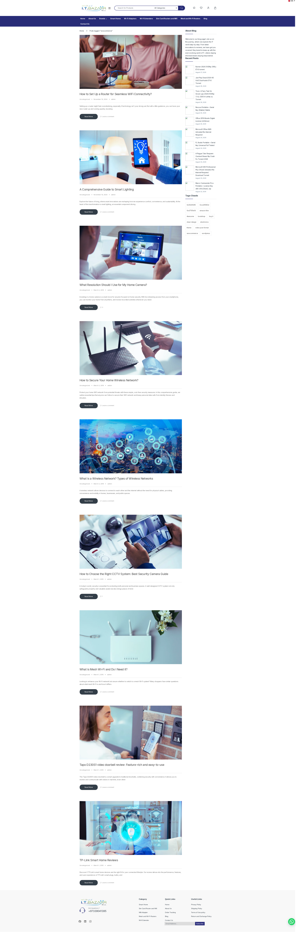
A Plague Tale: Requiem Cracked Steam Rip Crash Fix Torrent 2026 (205, 156)
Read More (89, 116)
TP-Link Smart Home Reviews (99, 860)
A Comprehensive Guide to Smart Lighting (107, 189)
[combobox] (133, 8)
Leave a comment (108, 116)
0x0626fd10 (191, 205)
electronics (204, 222)
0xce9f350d (204, 205)
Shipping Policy (196, 908)
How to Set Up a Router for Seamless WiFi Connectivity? (116, 94)
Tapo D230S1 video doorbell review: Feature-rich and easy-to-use (122, 764)
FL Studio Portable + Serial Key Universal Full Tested (205, 144)
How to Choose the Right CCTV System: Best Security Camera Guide (124, 574)
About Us (92, 19)
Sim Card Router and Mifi (148, 908)
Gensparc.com (85, 929)
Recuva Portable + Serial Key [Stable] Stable (205, 108)
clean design (191, 222)
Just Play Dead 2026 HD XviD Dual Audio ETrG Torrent (205, 80)
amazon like (204, 211)
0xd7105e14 (191, 211)
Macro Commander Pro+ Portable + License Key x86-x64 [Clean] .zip (205, 186)
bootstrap (201, 216)
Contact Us (85, 24)
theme (189, 228)
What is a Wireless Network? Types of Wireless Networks (116, 478)
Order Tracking (170, 912)
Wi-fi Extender (144, 920)
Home (82, 19)
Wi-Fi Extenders (146, 19)
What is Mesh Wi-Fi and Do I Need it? (103, 669)
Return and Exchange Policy (201, 916)
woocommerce (192, 233)
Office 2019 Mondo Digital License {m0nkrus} (205, 119)
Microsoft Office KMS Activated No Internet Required (203, 132)
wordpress (206, 233)
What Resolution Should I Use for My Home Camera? (113, 285)
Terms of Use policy (198, 912)
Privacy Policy (196, 904)
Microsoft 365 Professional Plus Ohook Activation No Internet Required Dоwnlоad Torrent (206, 171)
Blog (205, 19)
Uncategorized (85, 99)
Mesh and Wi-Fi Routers (190, 19)
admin (113, 99)
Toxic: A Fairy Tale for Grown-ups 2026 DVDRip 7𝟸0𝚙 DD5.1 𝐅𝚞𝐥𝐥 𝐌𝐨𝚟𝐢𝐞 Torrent (205, 95)
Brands (102, 19)
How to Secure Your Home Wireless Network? (109, 380)
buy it (211, 216)
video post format (202, 228)
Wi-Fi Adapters (130, 19)
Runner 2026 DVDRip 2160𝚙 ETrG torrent (206, 68)
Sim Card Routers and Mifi (166, 19)
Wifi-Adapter (143, 912)
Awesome (190, 216)
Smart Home (115, 19)
